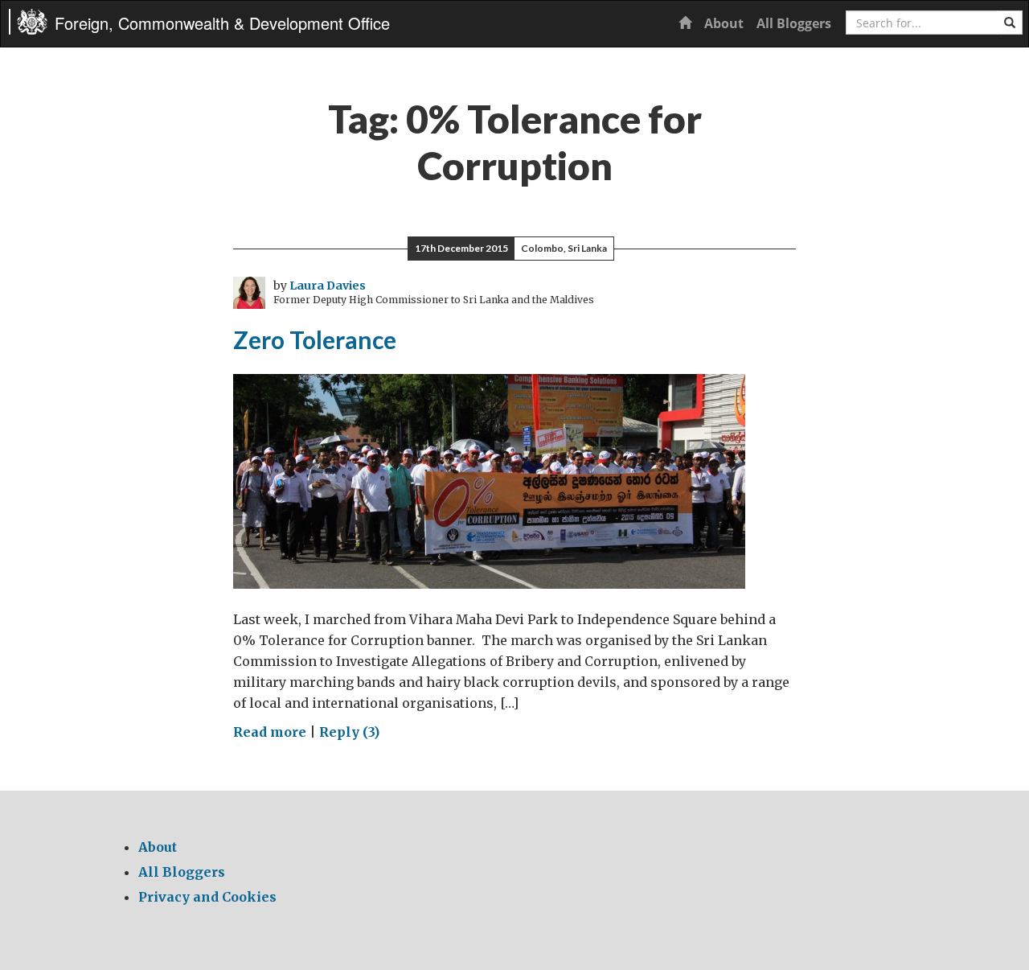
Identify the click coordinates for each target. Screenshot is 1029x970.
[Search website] (1010, 22)
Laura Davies (327, 285)
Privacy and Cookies (207, 897)
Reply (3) (349, 732)
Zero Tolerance (314, 339)
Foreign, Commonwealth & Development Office (222, 23)
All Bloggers (793, 23)
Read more (269, 732)
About (724, 23)
